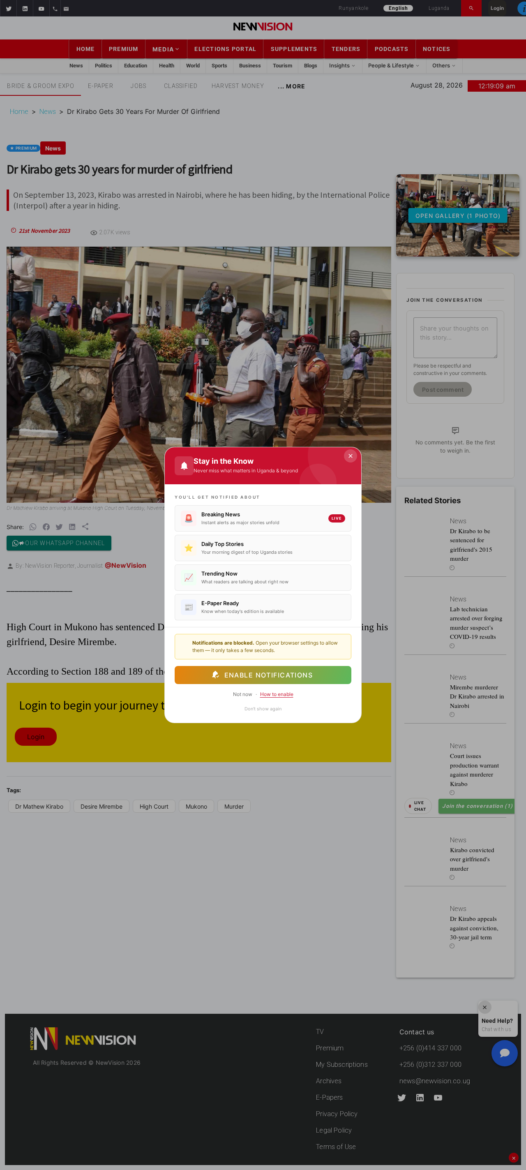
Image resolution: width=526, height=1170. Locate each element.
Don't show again (263, 709)
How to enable (276, 694)
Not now (242, 694)
